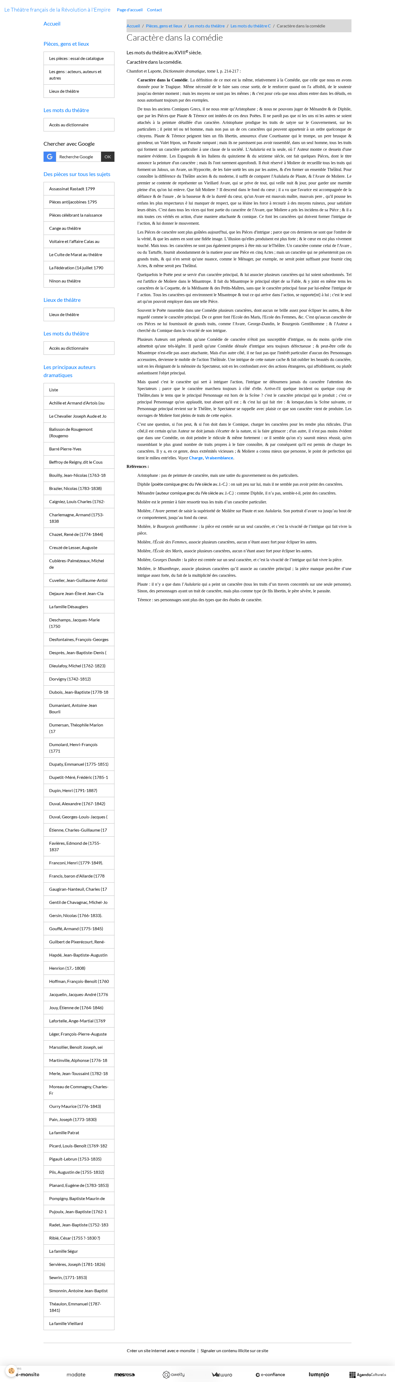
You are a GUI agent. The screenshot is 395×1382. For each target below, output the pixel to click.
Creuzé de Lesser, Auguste (73, 547)
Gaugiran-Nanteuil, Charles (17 (78, 889)
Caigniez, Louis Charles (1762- (77, 501)
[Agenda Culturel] (367, 1375)
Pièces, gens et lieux (164, 25)
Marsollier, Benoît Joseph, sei (76, 1047)
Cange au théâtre (65, 228)
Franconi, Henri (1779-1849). (76, 862)
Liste (53, 389)
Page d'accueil (130, 9)
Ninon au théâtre (65, 280)
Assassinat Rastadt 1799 (72, 188)
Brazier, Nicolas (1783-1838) (75, 488)
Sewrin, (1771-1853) (68, 1277)
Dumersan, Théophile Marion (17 (76, 728)
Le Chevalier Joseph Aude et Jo (77, 415)
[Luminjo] (319, 1375)
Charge (196, 457)
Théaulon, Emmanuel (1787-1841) (75, 1307)
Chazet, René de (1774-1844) (76, 534)
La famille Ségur (63, 1251)
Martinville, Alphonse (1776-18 (78, 1060)
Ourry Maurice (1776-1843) (75, 1106)
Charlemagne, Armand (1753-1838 (76, 518)
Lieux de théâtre (64, 91)
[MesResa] (125, 1375)
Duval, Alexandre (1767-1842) (77, 803)
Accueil (133, 25)
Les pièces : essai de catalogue (76, 58)
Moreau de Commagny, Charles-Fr (79, 1089)
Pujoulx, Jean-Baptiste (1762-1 (78, 1211)
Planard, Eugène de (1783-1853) (79, 1185)
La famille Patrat (64, 1132)
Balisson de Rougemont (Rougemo (71, 432)
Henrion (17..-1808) (67, 968)
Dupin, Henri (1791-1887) (73, 790)
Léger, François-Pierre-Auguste (78, 1033)
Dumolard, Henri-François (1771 (73, 747)
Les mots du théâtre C (251, 25)
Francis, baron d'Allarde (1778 (77, 875)
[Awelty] (173, 1375)
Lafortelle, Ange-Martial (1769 (77, 1020)
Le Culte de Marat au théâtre (75, 254)
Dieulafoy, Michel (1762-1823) (77, 665)
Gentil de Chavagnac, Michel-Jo (78, 902)
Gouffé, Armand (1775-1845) (76, 928)
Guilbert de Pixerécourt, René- (77, 941)
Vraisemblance (219, 457)
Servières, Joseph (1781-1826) (77, 1264)
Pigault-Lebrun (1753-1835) (75, 1158)
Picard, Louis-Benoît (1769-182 (78, 1145)
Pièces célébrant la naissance (75, 214)
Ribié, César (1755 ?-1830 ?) (74, 1237)
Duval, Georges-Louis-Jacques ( (78, 816)
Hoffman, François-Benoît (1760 (79, 981)
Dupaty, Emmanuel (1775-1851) (79, 764)
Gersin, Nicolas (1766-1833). (75, 915)
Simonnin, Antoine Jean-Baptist (78, 1290)
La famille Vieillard (66, 1323)
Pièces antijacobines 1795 (73, 201)
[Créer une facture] (222, 1375)
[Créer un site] (27, 1375)
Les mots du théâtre (206, 25)
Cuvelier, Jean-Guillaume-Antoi (78, 580)
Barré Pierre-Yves (65, 448)
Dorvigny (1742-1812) (70, 678)
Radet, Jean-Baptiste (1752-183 (78, 1224)
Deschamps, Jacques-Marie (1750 (74, 623)
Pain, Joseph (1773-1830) (73, 1119)
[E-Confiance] (270, 1375)
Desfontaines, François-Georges (79, 639)
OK (108, 156)
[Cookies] (11, 1371)
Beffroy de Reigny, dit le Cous (76, 461)
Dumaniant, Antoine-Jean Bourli (73, 708)
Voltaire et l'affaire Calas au (74, 241)
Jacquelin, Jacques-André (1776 (78, 994)
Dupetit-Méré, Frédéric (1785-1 (78, 777)
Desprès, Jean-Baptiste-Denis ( (77, 652)
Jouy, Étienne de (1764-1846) (76, 1007)
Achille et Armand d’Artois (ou (77, 402)
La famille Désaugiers (68, 606)
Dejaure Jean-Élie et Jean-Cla (76, 593)
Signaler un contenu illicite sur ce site (234, 1350)
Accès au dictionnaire (68, 124)
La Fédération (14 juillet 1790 (76, 267)
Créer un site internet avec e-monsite (161, 1350)
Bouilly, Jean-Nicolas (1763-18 (77, 475)
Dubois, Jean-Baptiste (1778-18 (78, 691)
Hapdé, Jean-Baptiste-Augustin (78, 954)
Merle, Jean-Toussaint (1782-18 (78, 1073)
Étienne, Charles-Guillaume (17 (78, 829)
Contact (154, 9)
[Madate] (76, 1375)
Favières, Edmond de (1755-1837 (75, 846)
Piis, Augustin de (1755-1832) (76, 1172)
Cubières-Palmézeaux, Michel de (76, 564)
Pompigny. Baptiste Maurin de (77, 1198)
